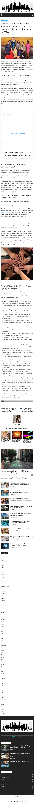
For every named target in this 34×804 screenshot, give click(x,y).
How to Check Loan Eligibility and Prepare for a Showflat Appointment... (21, 537)
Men (2, 659)
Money (2, 664)
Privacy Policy (23, 801)
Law (2, 652)
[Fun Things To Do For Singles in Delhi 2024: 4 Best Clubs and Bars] (17, 435)
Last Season (30, 401)
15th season (7, 401)
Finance (2, 614)
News (2, 676)
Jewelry (2, 650)
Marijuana (3, 654)
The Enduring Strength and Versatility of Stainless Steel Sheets (21, 506)
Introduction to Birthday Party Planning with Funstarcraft (6, 440)
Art (1, 562)
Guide (2, 633)
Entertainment (7, 18)
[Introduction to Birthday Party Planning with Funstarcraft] (6, 435)
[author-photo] (17, 419)
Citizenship (3, 593)
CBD (2, 584)
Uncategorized (4, 706)
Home (2, 18)
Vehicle (2, 709)
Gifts (2, 631)
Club (2, 595)
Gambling (3, 621)
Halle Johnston (4, 475)
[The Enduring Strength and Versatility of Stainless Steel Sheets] (5, 508)
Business (3, 574)
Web (2, 711)
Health (2, 638)
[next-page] (18, 445)
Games (2, 624)
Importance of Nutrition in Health (19, 529)
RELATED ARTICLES (11, 428)
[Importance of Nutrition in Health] (5, 531)
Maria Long (4, 34)
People (2, 680)
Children (3, 591)
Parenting (3, 678)
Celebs (2, 588)
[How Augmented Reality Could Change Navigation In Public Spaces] (17, 459)
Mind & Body (4, 662)
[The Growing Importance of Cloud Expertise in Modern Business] (5, 546)
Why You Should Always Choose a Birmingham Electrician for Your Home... (21, 499)
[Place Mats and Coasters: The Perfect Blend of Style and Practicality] (5, 523)
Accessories (3, 555)
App (2, 560)
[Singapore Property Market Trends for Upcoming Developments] (5, 516)
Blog (2, 572)
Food (2, 617)
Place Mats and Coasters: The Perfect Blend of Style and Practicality (20, 521)
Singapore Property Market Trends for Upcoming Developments (20, 514)
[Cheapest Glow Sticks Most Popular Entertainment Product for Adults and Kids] (28, 435)
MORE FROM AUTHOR (22, 428)
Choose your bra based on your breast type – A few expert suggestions (8, 409)
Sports (2, 695)
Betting (2, 567)
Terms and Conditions (13, 801)
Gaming (2, 626)
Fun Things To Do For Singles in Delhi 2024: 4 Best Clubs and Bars (16, 440)
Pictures (3, 683)
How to (2, 647)
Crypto (2, 598)
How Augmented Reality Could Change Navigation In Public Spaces (15, 472)
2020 (11, 401)
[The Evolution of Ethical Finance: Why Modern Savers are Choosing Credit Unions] (5, 493)
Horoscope (3, 645)
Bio (1, 570)
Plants (2, 685)
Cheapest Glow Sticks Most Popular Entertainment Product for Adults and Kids (27, 441)
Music (2, 671)
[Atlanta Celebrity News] (17, 6)
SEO (2, 690)
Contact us (17, 796)
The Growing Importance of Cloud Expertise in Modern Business (19, 544)
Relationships (4, 688)
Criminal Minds (17, 158)
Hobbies (3, 640)
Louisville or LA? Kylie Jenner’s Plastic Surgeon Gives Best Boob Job (26, 409)
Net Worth (3, 673)
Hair (2, 636)
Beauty (2, 565)
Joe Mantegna (4, 212)
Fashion (2, 610)
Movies (2, 666)
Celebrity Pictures (5, 586)
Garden (2, 629)
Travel (2, 704)
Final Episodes (24, 401)
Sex (2, 692)
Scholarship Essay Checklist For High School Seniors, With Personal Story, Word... (20, 484)
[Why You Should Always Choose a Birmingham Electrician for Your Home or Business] (5, 501)
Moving (2, 669)
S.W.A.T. (31, 185)
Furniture (3, 619)
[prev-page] (16, 445)
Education (3, 600)
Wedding (3, 713)
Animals (3, 558)
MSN (26, 176)
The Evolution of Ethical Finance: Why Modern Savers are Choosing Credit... (20, 491)
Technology (3, 699)
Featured (3, 612)
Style (2, 697)
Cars (2, 579)
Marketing (3, 657)
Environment (4, 605)
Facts (2, 607)
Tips (2, 702)
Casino (2, 581)
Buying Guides (4, 577)
